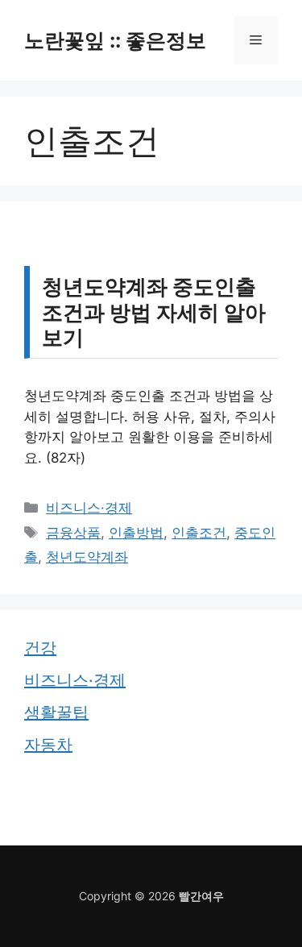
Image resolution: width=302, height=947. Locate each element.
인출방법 (136, 533)
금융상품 (73, 533)
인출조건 (199, 533)
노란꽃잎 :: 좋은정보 (115, 40)
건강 (40, 648)
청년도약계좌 (87, 557)
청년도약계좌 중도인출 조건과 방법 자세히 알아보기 (154, 311)
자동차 (48, 744)
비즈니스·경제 (89, 508)
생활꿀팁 (56, 712)
